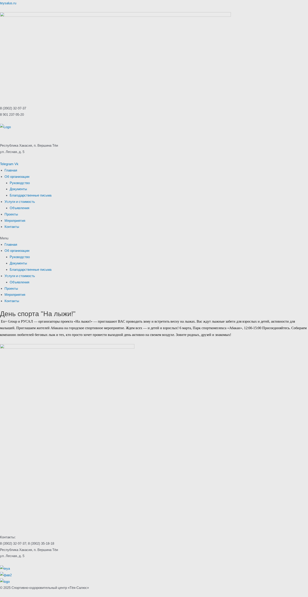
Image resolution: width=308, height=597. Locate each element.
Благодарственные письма (30, 195)
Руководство (20, 183)
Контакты (12, 227)
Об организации (17, 176)
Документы (18, 189)
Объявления (19, 208)
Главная (11, 170)
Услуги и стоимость (20, 202)
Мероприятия (15, 220)
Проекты (11, 214)
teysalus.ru (8, 3)
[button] (154, 238)
